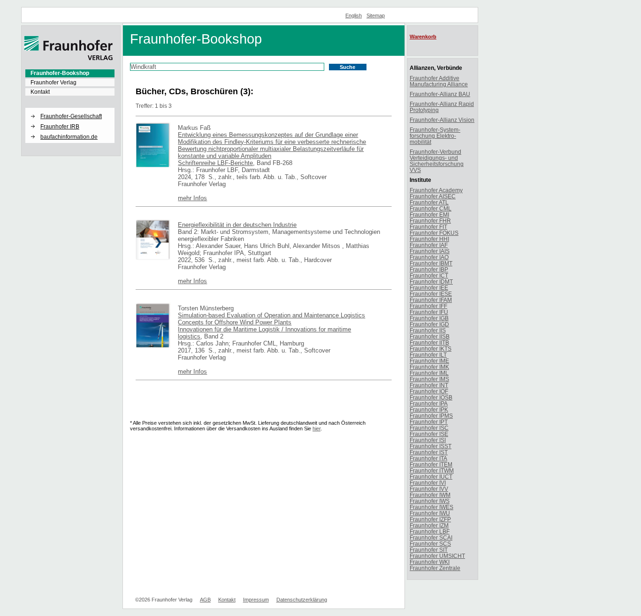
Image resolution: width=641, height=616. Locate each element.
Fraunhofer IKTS (430, 349)
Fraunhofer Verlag (53, 82)
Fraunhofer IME (429, 361)
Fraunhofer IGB (429, 318)
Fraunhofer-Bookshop (60, 73)
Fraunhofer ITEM (431, 464)
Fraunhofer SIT (429, 550)
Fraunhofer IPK (429, 409)
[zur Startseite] (68, 58)
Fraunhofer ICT (429, 275)
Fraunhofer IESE (431, 294)
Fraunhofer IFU (429, 312)
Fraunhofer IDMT (431, 281)
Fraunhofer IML (429, 373)
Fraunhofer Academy (436, 190)
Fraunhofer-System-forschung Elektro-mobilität (435, 136)
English (353, 15)
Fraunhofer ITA (428, 458)
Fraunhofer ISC (429, 428)
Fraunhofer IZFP (430, 519)
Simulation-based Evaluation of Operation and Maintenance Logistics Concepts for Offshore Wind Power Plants (271, 319)
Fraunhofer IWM (430, 495)
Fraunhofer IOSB (431, 397)
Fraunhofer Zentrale (435, 568)
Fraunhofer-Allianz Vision (442, 120)
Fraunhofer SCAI (431, 537)
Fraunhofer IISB (430, 336)
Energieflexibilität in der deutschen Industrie (237, 224)
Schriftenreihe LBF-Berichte (215, 162)
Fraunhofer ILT (428, 355)
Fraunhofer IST (429, 452)
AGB (205, 599)
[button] (69, 108)
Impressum (256, 599)
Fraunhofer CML (430, 208)
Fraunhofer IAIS (430, 251)
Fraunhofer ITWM (432, 470)
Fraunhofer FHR (430, 221)
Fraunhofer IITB (429, 342)
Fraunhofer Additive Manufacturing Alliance (439, 81)
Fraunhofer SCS (430, 544)
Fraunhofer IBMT (431, 263)
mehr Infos (192, 198)
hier (316, 428)
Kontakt (40, 92)
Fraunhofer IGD (429, 324)
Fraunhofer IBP (429, 269)
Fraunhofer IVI (428, 483)
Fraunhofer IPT (429, 422)
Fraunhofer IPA (429, 403)
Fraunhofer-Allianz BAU (440, 94)
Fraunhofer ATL (429, 202)
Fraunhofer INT (429, 385)
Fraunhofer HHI (429, 239)
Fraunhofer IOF (429, 391)
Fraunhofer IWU (430, 513)
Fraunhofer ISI (428, 440)
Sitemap (375, 15)
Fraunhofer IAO (429, 257)
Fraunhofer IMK (429, 367)
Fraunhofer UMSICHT (437, 556)
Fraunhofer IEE (429, 288)
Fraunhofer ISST (430, 446)
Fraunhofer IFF (428, 306)
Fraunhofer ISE (429, 434)
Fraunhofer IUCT (431, 476)
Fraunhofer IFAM (431, 300)
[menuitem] (69, 73)
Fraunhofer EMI (429, 214)
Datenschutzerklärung (301, 599)
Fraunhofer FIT (428, 227)
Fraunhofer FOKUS (434, 233)
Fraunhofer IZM (429, 525)
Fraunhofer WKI (430, 562)
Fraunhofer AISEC (433, 196)
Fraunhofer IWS (430, 501)
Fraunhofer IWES (431, 507)
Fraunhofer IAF (429, 245)
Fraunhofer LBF (430, 531)
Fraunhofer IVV (429, 489)
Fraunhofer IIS (428, 330)
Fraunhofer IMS (429, 379)
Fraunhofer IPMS (431, 416)
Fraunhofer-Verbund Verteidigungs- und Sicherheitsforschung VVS (437, 161)
